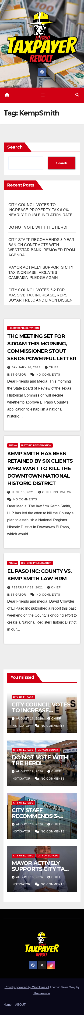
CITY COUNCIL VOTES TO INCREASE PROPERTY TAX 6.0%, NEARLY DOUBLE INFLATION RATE (40, 210)
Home (7, 1004)
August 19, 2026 (30, 718)
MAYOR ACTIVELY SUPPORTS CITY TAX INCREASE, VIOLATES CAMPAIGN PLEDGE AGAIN (41, 272)
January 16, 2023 (27, 367)
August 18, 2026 (30, 824)
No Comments (48, 374)
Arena (13, 445)
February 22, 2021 (28, 587)
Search (15, 147)
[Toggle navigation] (43, 95)
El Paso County (48, 750)
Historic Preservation (24, 328)
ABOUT (20, 1004)
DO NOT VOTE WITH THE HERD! (37, 227)
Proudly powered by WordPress (26, 987)
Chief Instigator (57, 492)
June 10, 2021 (23, 492)
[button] (77, 95)
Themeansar (41, 993)
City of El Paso (23, 697)
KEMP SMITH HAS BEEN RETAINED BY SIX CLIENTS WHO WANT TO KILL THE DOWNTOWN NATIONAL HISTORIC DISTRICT (40, 468)
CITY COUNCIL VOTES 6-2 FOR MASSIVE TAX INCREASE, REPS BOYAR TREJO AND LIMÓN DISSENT (41, 295)
